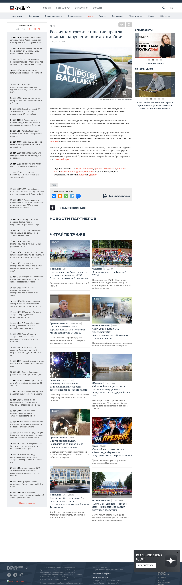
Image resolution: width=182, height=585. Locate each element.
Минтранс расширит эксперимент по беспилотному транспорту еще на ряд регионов (25, 303)
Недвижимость (75, 16)
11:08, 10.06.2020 (57, 42)
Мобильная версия (102, 573)
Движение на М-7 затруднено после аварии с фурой (26, 71)
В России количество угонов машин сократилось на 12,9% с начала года (25, 233)
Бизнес (102, 16)
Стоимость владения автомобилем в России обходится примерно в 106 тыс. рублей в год (26, 40)
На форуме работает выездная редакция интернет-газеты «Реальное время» (112, 337)
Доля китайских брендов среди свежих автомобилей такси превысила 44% (27, 495)
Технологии (117, 16)
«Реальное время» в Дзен (73, 207)
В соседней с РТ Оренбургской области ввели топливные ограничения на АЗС (25, 402)
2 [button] (153, 60)
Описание (162, 578)
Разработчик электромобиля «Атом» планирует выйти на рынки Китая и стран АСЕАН (26, 267)
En (171, 8)
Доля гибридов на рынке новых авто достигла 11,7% (26, 373)
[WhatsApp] (66, 196)
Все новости (35, 29)
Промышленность (53, 16)
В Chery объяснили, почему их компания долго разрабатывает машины (25, 325)
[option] (155, 45)
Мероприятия (135, 16)
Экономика (34, 16)
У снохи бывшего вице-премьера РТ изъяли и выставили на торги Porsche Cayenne (27, 424)
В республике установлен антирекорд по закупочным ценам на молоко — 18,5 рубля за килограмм (69, 448)
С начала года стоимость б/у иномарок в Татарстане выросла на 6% (22, 413)
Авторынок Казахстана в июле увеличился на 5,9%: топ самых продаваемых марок (26, 279)
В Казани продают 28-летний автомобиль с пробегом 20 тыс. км (26, 383)
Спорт (151, 16)
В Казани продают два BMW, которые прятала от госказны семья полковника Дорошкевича (26, 435)
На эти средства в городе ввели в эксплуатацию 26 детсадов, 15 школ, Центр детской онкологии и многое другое (111, 397)
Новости (47, 8)
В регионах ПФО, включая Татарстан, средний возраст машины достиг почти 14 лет (25, 351)
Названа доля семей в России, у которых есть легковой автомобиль (26, 144)
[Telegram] (72, 196)
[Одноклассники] (129, 24)
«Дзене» (92, 174)
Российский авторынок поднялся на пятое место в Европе (26, 392)
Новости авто (27, 26)
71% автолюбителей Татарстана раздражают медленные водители (25, 314)
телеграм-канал (84, 168)
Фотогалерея (63, 8)
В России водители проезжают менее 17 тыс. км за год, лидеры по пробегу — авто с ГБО (26, 62)
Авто (90, 16)
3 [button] (157, 60)
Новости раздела (27, 503)
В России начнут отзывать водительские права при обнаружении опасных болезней (26, 122)
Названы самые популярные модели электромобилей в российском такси (24, 291)
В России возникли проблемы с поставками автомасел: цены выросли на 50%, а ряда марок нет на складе (26, 204)
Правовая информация (163, 574)
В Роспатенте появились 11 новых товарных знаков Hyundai (24, 175)
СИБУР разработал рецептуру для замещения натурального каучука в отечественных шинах (67, 334)
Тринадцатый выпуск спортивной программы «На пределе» (112, 456)
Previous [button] (137, 45)
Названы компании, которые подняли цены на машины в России (26, 100)
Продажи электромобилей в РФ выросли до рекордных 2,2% (25, 244)
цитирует (54, 141)
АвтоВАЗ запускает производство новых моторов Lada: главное (26, 133)
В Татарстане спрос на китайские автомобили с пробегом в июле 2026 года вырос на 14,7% (27, 255)
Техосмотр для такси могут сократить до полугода (25, 165)
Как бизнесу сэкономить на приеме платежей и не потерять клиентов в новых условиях (70, 507)
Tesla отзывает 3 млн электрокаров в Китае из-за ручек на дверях (26, 155)
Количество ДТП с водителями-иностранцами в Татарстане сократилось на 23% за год (26, 458)
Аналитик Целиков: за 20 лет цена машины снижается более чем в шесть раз (26, 446)
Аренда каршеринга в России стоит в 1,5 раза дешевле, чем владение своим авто (26, 51)
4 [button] (161, 60)
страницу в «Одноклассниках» (77, 171)
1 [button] (149, 60)
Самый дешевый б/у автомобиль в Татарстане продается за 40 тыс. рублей (25, 111)
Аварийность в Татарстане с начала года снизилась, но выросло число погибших (24, 338)
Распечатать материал (119, 196)
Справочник (81, 8)
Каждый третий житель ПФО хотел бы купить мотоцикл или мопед (27, 363)
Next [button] (173, 45)
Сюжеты (97, 8)
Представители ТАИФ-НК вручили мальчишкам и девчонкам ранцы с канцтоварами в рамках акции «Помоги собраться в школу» (111, 279)
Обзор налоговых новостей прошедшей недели (69, 278)
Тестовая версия (100, 577)
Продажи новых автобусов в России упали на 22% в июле (26, 484)
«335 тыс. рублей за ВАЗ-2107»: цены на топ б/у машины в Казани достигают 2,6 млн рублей (27, 191)
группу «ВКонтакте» (105, 168)
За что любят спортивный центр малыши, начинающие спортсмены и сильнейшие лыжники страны (110, 511)
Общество (165, 16)
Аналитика (17, 16)
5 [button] (163, 99)
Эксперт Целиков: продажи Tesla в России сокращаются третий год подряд (25, 222)
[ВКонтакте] (121, 24)
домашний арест (62, 159)
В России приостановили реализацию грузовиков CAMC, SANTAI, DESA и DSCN (26, 88)
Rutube (82, 174)
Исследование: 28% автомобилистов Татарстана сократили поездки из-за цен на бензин (25, 472)
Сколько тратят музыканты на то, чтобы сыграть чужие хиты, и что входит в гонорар (69, 391)
